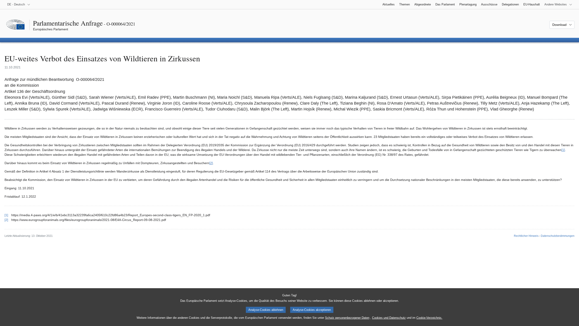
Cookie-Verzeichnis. (429, 317)
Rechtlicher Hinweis (526, 235)
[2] (211, 163)
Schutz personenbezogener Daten (347, 317)
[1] (563, 150)
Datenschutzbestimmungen (557, 235)
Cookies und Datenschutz (389, 317)
